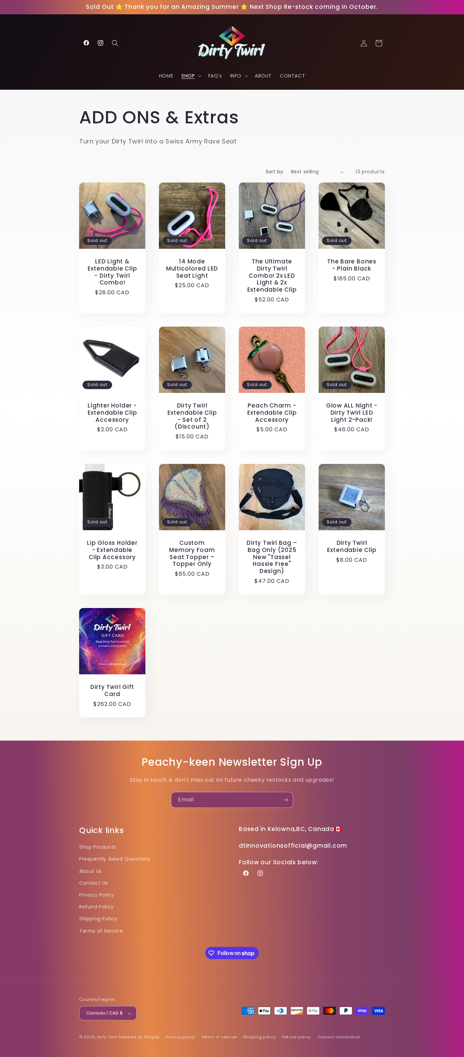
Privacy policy (180, 1037)
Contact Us (93, 882)
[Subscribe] (285, 800)
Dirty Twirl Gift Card (112, 690)
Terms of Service (101, 930)
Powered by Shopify (139, 1037)
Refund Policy (96, 906)
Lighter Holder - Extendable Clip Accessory (112, 412)
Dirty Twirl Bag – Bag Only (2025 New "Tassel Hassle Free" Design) (272, 557)
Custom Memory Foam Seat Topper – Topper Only (192, 553)
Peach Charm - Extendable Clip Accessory (272, 412)
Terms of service (219, 1037)
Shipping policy (259, 1037)
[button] (115, 43)
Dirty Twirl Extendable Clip (352, 546)
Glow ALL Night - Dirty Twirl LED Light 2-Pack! (351, 412)
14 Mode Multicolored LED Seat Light (192, 268)
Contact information (338, 1037)
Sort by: (275, 171)
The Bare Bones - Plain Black (351, 265)
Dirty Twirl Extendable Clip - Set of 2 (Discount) (192, 416)
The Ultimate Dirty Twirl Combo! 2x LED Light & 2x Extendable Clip (272, 275)
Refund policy (296, 1037)
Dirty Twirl (107, 1037)
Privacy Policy (96, 894)
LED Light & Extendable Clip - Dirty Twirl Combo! (112, 272)
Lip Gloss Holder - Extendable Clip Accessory (112, 549)
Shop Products (97, 847)
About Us (90, 870)
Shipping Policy (98, 918)
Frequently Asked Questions (114, 858)
